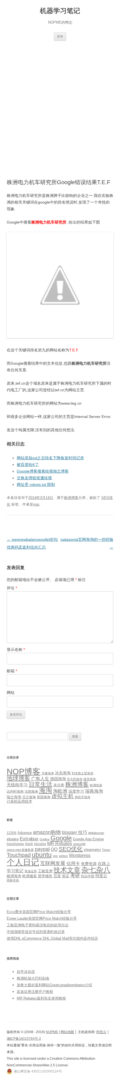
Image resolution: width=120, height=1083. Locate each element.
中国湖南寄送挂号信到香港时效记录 (36, 932)
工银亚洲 (45, 871)
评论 (12, 588)
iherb (29, 844)
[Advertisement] (60, 103)
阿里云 (101, 876)
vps (55, 856)
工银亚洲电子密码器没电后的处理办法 (37, 925)
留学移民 (45, 876)
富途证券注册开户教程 (35, 992)
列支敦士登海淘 (82, 773)
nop (36, 504)
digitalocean (96, 833)
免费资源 (89, 863)
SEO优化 (71, 849)
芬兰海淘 (29, 797)
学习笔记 (15, 871)
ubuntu (42, 854)
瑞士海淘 (14, 797)
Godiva (44, 839)
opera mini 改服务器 (20, 849)
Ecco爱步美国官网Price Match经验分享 (39, 912)
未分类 (58, 785)
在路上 (104, 863)
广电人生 (40, 778)
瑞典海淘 (94, 791)
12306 (11, 833)
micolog (40, 844)
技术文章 (67, 870)
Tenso (106, 849)
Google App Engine (88, 839)
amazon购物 (47, 832)
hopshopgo (15, 844)
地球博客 (18, 778)
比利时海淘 (15, 791)
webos (63, 856)
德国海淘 (58, 779)
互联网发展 (52, 863)
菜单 (60, 36)
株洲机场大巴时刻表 (33, 978)
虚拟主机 (62, 796)
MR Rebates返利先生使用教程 (41, 998)
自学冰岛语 (26, 972)
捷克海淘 (89, 779)
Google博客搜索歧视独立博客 (43, 471)
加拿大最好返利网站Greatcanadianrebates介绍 (54, 985)
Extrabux (29, 838)
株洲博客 (71, 498)
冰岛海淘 (63, 773)
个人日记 (23, 862)
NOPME (52, 1032)
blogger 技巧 (74, 832)
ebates (13, 839)
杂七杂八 (96, 870)
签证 (65, 876)
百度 (57, 876)
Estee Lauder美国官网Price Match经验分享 (42, 918)
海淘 (45, 790)
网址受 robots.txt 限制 (36, 484)
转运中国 (87, 876)
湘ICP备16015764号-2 (24, 1039)
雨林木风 (13, 880)
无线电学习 (17, 784)
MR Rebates (59, 843)
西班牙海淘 (82, 797)
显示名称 (16, 649)
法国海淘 (31, 791)
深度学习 (76, 791)
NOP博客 (23, 771)
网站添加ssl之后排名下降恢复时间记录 (50, 458)
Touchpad (19, 855)
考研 (75, 875)
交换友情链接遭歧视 (34, 478)
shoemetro (92, 850)
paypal (42, 849)
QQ (54, 849)
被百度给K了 (28, 464)
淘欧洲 (60, 790)
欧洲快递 (96, 785)
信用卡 (73, 863)
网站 (11, 692)
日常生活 (40, 784)
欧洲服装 (29, 876)
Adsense (25, 833)
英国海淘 (43, 797)
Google (61, 838)
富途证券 (31, 871)
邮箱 (12, 671)
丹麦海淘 (48, 773)
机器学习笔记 (60, 10)
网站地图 (67, 1032)
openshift (79, 844)
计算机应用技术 (19, 801)
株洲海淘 (14, 876)
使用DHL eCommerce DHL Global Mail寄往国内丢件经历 (52, 938)
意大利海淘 (74, 779)
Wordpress (79, 855)
